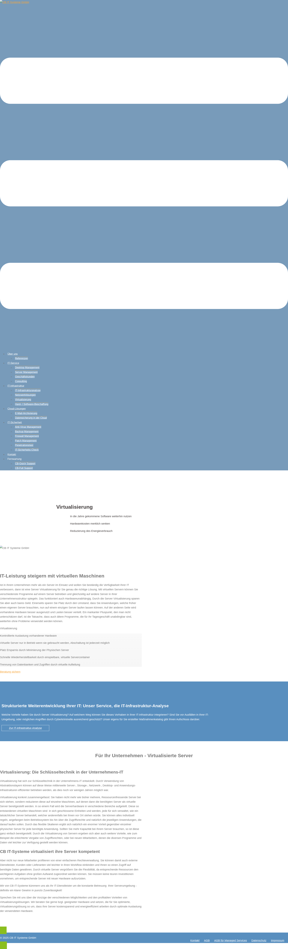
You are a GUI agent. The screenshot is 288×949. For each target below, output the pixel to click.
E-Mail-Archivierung (26, 413)
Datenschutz (258, 940)
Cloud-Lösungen (17, 408)
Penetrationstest (24, 445)
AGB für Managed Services (230, 940)
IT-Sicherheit (15, 422)
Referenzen (21, 358)
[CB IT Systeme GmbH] (14, 2)
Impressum (277, 940)
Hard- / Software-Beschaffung (31, 404)
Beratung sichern (10, 671)
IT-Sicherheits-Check (27, 449)
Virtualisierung (23, 399)
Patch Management (26, 440)
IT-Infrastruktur (16, 385)
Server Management (26, 372)
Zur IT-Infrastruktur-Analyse (25, 728)
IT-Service (13, 363)
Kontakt (12, 454)
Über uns (13, 353)
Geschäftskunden (25, 376)
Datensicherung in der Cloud (31, 417)
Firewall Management (27, 436)
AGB (207, 940)
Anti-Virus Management (28, 427)
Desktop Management (27, 367)
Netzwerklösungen (25, 394)
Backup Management (27, 431)
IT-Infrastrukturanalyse (27, 390)
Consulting (21, 381)
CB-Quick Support (25, 463)
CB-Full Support (24, 468)
